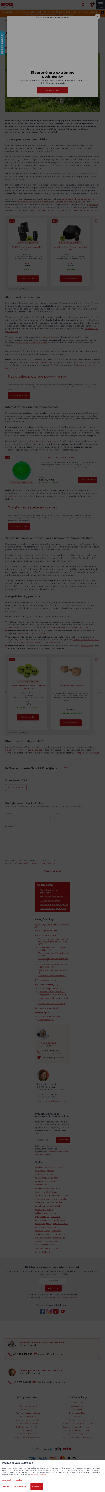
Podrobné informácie (38, 1474)
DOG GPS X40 (52, 90)
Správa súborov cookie (12, 1480)
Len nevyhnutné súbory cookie (15, 1486)
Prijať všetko (36, 1486)
